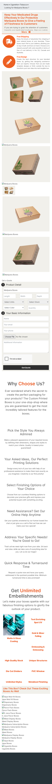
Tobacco (23, 5)
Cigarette (14, 5)
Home (6, 5)
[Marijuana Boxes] (26, 125)
